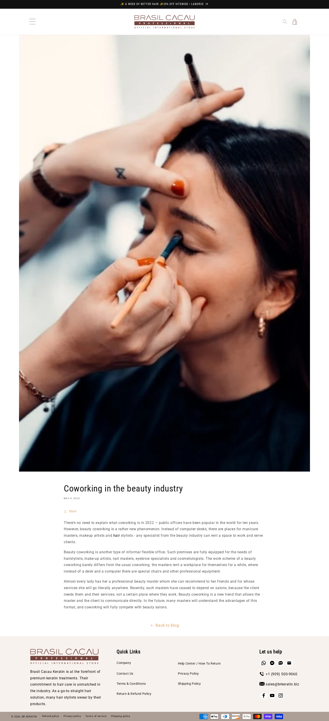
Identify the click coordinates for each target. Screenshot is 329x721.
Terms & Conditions (131, 683)
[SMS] (280, 663)
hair (116, 535)
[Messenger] (272, 663)
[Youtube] (272, 695)
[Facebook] (263, 695)
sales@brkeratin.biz (282, 684)
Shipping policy (120, 716)
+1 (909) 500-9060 (281, 674)
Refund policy (50, 716)
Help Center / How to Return (199, 663)
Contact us (125, 673)
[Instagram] (280, 695)
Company (124, 663)
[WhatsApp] (263, 663)
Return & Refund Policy (134, 693)
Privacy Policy (188, 673)
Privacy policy (72, 716)
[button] (32, 22)
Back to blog (167, 625)
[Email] (289, 663)
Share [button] (73, 511)
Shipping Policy (189, 683)
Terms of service (96, 716)
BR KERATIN (29, 716)
